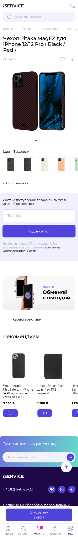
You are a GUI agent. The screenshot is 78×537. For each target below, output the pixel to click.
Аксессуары (50, 28)
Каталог (27, 28)
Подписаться (70, 457)
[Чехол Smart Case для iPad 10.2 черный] (52, 366)
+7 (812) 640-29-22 (18, 489)
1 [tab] (36, 140)
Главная (8, 28)
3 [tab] (42, 140)
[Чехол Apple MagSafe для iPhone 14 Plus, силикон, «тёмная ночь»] (18, 366)
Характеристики (26, 319)
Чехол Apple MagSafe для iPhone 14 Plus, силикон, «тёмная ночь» (18, 391)
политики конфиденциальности (31, 249)
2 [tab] (39, 140)
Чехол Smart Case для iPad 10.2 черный (50, 389)
